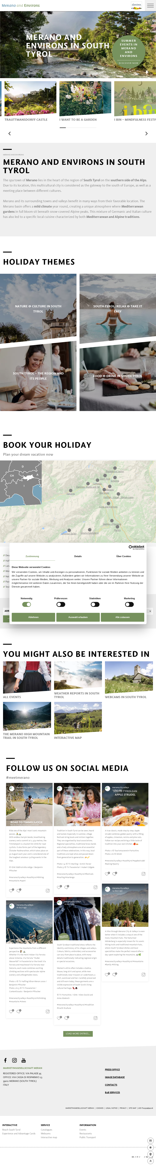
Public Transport (88, 1137)
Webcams (46, 1134)
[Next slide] (146, 133)
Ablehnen (33, 617)
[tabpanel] (30, 101)
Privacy (123, 1108)
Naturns (8, 576)
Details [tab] (78, 556)
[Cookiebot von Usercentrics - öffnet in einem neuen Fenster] (131, 547)
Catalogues (46, 1130)
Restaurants (86, 1134)
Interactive (9, 1125)
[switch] (61, 604)
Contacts (111, 1085)
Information (88, 1125)
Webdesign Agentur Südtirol (7, 1157)
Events (83, 1130)
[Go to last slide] (9, 133)
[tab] (63, 127)
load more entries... (78, 1034)
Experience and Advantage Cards (18, 1134)
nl (147, 1157)
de (133, 1157)
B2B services (112, 1092)
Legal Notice (111, 1108)
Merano (8, 571)
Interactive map (49, 1137)
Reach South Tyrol (11, 1130)
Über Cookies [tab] (123, 556)
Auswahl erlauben (78, 617)
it (137, 1157)
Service (45, 1125)
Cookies (99, 1108)
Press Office (112, 1070)
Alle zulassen (122, 617)
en (142, 1157)
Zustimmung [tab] (32, 556)
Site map (132, 1108)
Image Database (115, 1077)
